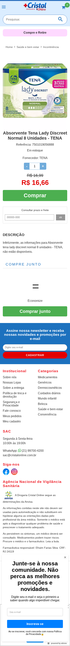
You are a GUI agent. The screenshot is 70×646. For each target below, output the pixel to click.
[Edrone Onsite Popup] (35, 323)
